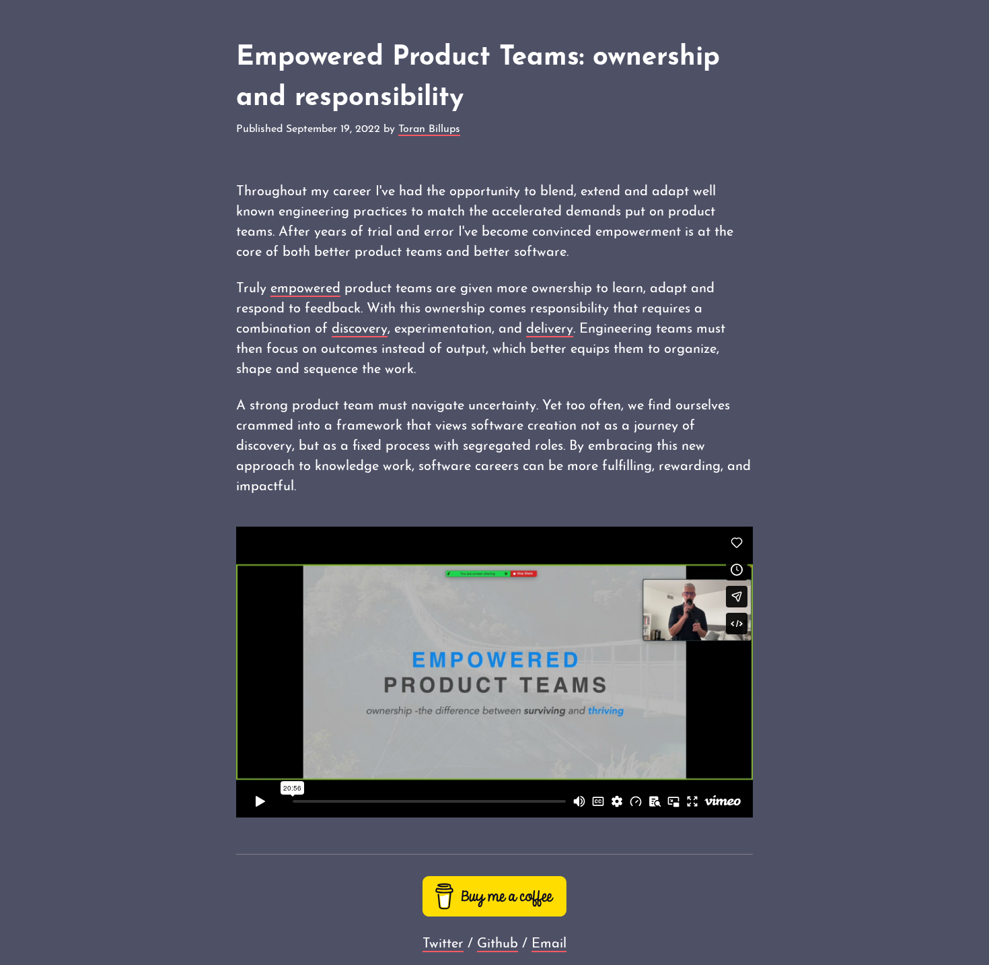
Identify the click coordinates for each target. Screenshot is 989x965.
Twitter (443, 944)
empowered (305, 289)
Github (497, 944)
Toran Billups (429, 129)
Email (549, 944)
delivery (549, 329)
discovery (360, 329)
